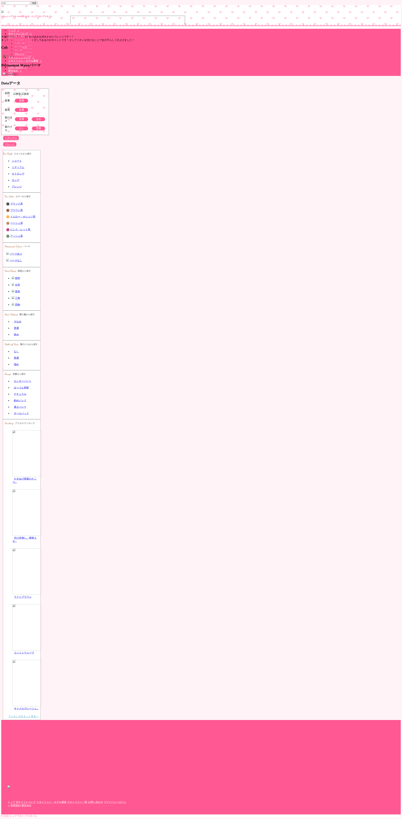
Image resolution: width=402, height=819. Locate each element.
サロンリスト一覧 (77, 802)
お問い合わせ (95, 802)
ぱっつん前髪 (21, 387)
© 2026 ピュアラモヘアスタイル (19, 816)
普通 (16, 328)
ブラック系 (16, 203)
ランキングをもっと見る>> (23, 716)
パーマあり (16, 254)
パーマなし (16, 260)
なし (16, 351)
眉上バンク (20, 407)
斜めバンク (20, 400)
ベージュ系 (16, 223)
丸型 (17, 284)
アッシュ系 (16, 236)
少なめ (17, 321)
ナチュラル (20, 394)
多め (16, 334)
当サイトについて (26, 802)
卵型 (17, 278)
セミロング (18, 173)
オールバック (21, 413)
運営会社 (13, 70)
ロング (15, 180)
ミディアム (11, 138)
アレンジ (19, 54)
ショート (17, 160)
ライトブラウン (23, 597)
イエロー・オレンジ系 (22, 216)
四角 (17, 304)
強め (16, 364)
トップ (11, 802)
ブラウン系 (16, 210)
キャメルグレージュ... (26, 708)
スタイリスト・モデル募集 (23, 60)
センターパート (22, 381)
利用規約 (16, 805)
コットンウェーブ (24, 652)
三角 (17, 298)
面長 (17, 291)
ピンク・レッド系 (20, 229)
